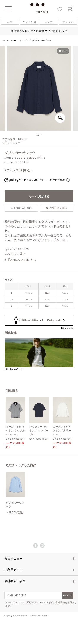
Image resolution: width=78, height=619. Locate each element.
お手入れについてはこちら (20, 259)
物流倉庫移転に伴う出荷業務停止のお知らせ (39, 31)
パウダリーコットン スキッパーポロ (38, 430)
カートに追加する (39, 196)
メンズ (48, 22)
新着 (10, 22)
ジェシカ (68, 22)
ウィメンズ (29, 22)
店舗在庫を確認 (58, 208)
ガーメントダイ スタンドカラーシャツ (62, 430)
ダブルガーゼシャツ (15, 504)
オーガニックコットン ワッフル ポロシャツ (15, 430)
